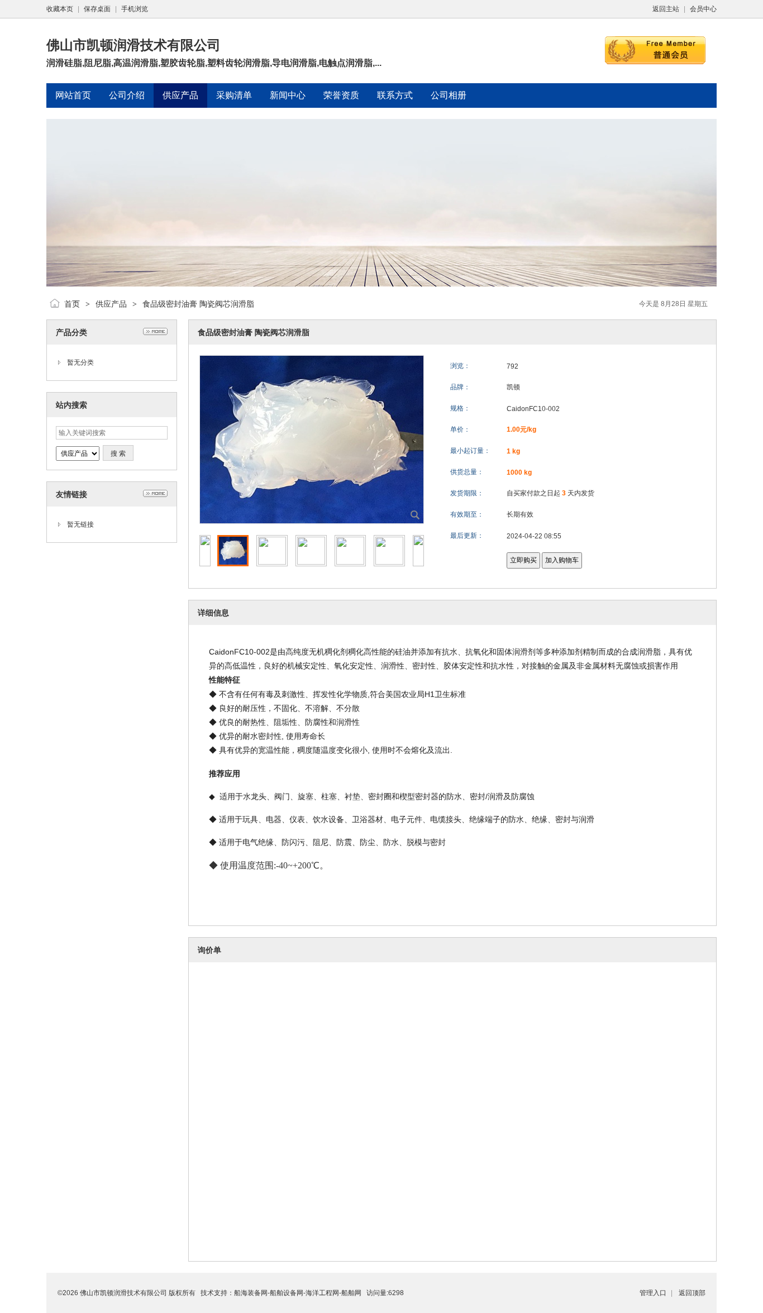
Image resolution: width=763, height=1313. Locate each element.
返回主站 (665, 9)
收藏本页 (59, 9)
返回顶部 (692, 1293)
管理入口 (653, 1293)
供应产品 (111, 303)
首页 (72, 303)
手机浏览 (134, 9)
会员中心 (703, 9)
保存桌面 (97, 9)
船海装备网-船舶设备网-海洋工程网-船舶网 (297, 1293)
